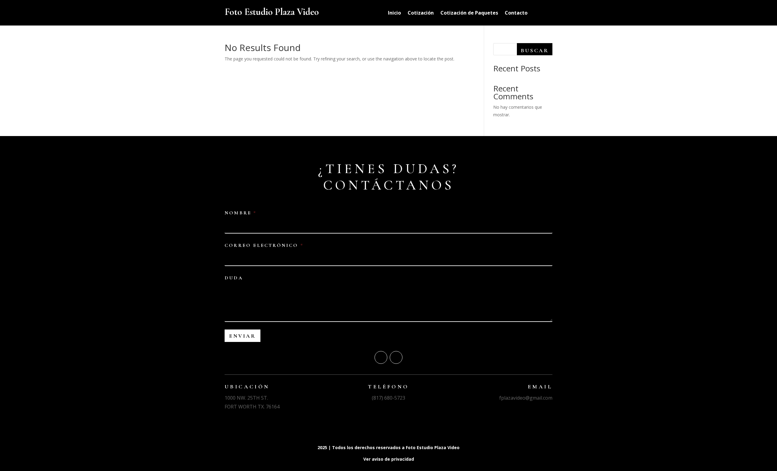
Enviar (242, 336)
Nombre (240, 213)
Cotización (421, 13)
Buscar (535, 50)
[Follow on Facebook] (381, 357)
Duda (234, 278)
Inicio (394, 13)
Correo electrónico (264, 245)
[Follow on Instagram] (396, 357)
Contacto (516, 13)
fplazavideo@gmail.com (525, 397)
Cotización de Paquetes (469, 13)
